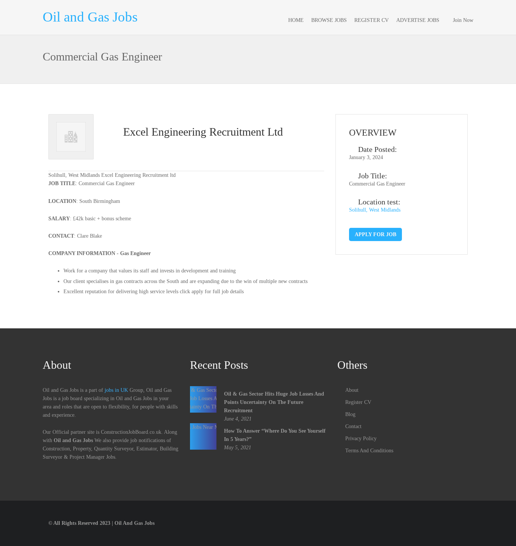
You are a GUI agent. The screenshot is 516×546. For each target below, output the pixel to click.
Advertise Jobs (417, 20)
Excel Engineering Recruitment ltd (203, 131)
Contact (353, 426)
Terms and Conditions (369, 450)
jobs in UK (116, 390)
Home (296, 20)
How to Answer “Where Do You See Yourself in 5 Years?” (275, 435)
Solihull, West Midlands (374, 210)
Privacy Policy (361, 438)
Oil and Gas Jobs (90, 17)
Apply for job (375, 234)
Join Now (463, 20)
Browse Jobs (329, 20)
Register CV (371, 20)
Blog (350, 414)
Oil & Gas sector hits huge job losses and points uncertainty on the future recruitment (274, 402)
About (351, 390)
